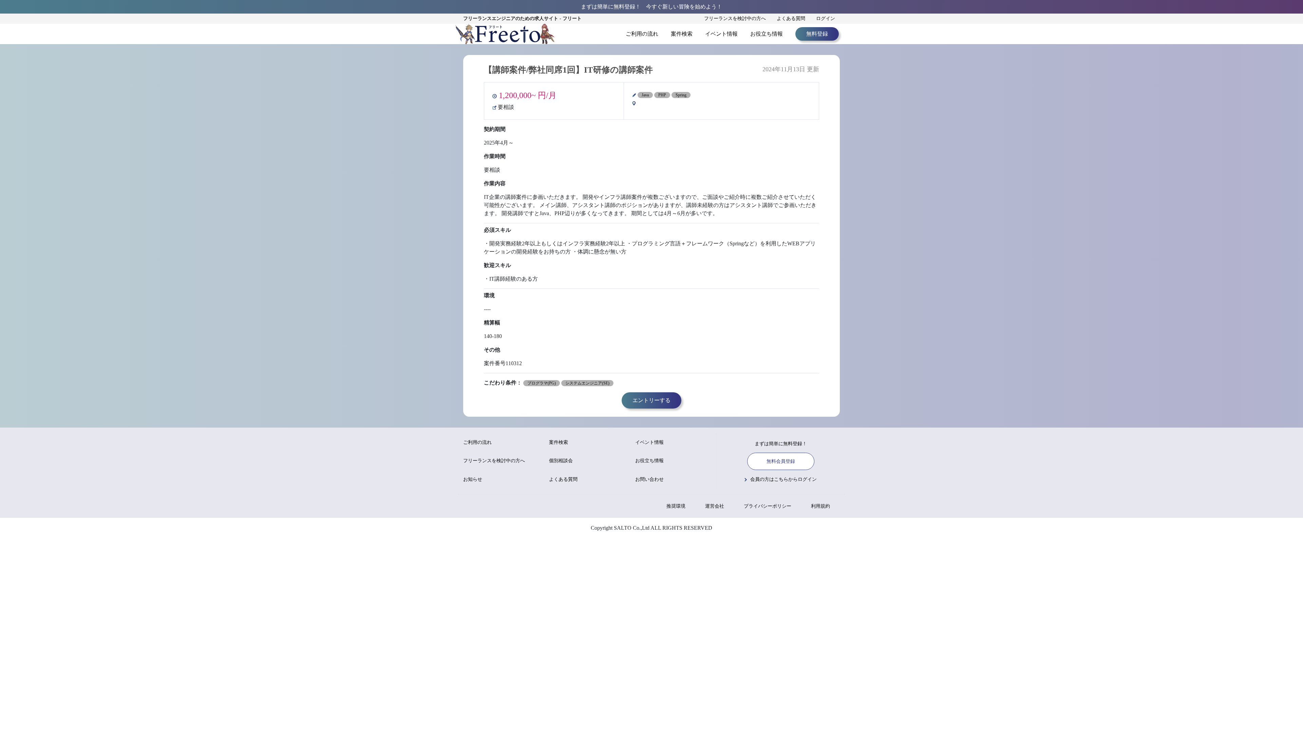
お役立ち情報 (766, 34)
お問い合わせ (649, 479)
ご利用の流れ (642, 34)
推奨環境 (675, 506)
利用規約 (820, 506)
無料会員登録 (781, 461)
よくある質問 (791, 18)
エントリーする (651, 400)
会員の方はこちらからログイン (783, 479)
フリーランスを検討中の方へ (735, 18)
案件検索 (682, 34)
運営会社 (714, 506)
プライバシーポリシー (767, 506)
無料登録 (817, 34)
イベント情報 (721, 34)
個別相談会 (561, 460)
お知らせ (472, 479)
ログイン (825, 18)
